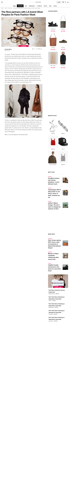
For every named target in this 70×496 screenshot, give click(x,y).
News (6, 8)
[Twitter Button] (33, 49)
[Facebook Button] (35, 49)
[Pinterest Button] (39, 49)
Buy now (53, 31)
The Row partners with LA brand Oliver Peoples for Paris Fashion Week (26, 8)
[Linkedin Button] (37, 49)
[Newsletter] (63, 2)
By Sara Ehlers (8, 49)
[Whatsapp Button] (41, 49)
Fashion (10, 8)
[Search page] (65, 2)
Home (2, 8)
